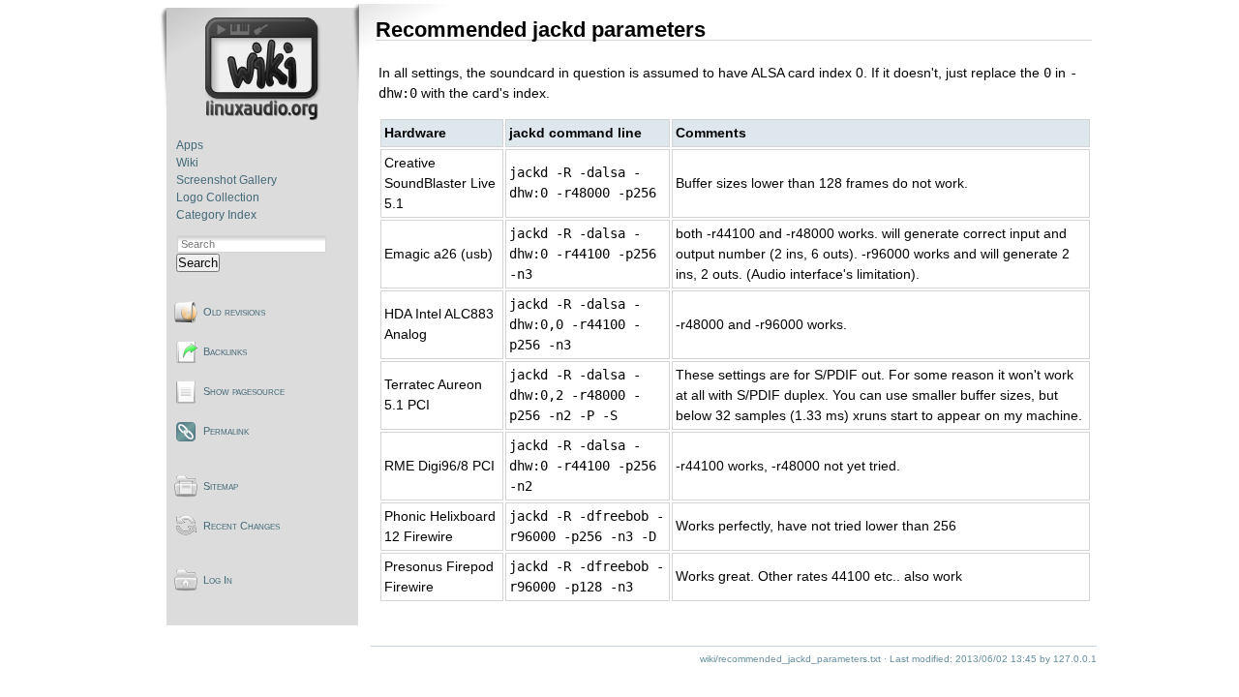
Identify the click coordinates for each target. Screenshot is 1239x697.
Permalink (226, 431)
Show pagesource (244, 391)
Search (198, 263)
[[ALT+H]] (263, 116)
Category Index (216, 215)
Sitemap (220, 486)
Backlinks (225, 351)
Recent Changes (241, 525)
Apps (189, 145)
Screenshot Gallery (226, 180)
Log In (217, 580)
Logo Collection (217, 197)
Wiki (187, 162)
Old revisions (234, 312)
